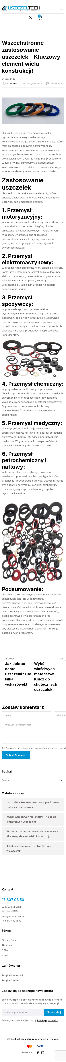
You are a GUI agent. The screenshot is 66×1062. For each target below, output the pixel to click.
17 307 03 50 (13, 899)
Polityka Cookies (10, 980)
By (11, 83)
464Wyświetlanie (33, 83)
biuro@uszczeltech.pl (13, 916)
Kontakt (5, 955)
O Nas (5, 950)
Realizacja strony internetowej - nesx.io (37, 1039)
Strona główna (9, 940)
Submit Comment (16, 755)
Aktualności (7, 945)
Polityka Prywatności (12, 975)
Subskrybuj (54, 1012)
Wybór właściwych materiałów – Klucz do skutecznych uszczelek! (31, 819)
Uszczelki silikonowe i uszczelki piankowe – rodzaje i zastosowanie (32, 805)
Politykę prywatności (47, 1020)
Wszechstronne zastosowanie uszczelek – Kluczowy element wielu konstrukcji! (32, 834)
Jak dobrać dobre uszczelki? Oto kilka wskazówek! (29, 848)
